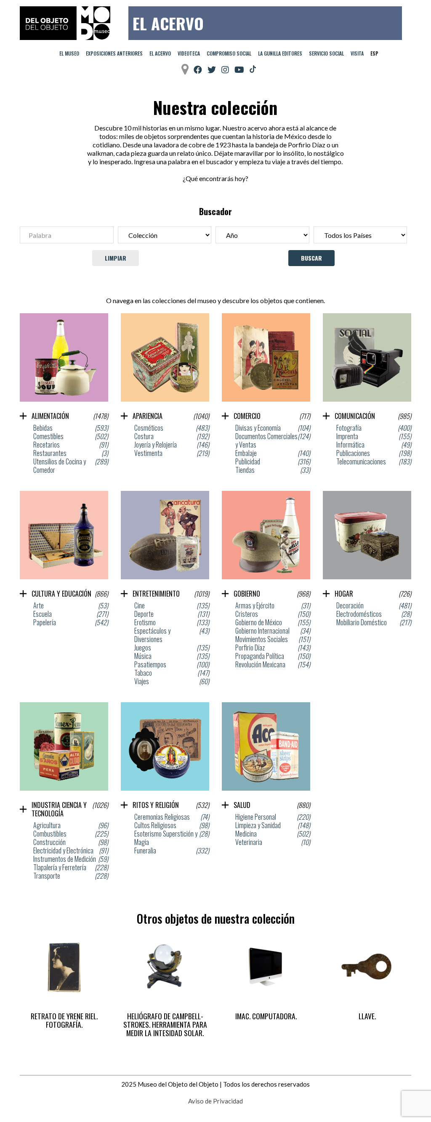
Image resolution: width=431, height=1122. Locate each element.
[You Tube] (239, 69)
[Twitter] (212, 69)
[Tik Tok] (253, 69)
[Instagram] (225, 69)
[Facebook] (198, 69)
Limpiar (115, 257)
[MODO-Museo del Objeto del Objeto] (65, 23)
